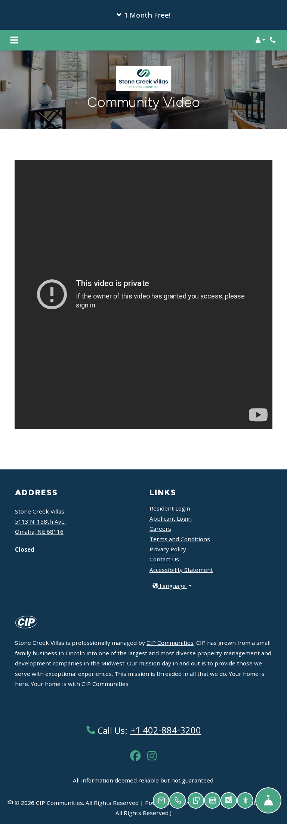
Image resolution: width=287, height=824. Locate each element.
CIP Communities (170, 642)
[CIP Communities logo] (26, 626)
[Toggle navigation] (14, 40)
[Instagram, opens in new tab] (151, 751)
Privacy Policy (167, 549)
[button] (143, 15)
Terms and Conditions (179, 539)
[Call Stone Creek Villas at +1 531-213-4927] (273, 40)
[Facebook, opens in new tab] (135, 751)
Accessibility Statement (181, 569)
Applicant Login (170, 518)
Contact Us (164, 559)
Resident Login (169, 508)
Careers (160, 528)
